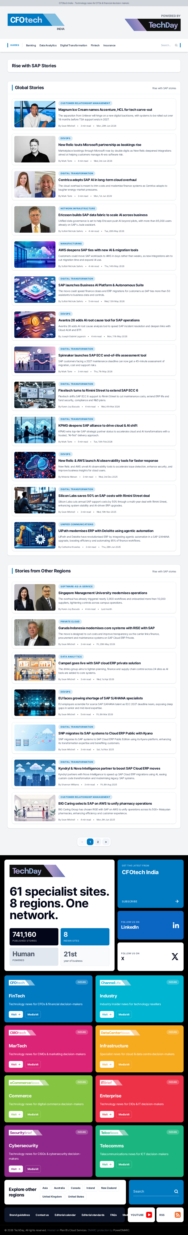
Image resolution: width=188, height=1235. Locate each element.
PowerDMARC (121, 1230)
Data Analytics (48, 45)
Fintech (95, 45)
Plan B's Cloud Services (73, 1230)
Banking (31, 45)
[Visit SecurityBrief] (29, 1133)
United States (76, 1196)
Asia (45, 1187)
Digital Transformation (73, 45)
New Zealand (109, 1187)
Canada (75, 1187)
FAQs (113, 1214)
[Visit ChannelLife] (120, 983)
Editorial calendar (65, 1214)
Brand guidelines (20, 1214)
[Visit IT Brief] (120, 1083)
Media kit (33, 1014)
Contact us (42, 1214)
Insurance (109, 45)
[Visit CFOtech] (29, 983)
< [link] (82, 842)
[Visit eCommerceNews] (29, 1083)
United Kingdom (52, 1196)
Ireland (90, 1187)
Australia (59, 1187)
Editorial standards (93, 1214)
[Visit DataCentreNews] (120, 1033)
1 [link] (90, 841)
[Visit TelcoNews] (120, 1133)
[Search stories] (176, 1191)
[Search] (176, 45)
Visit (13, 1014)
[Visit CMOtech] (29, 1033)
